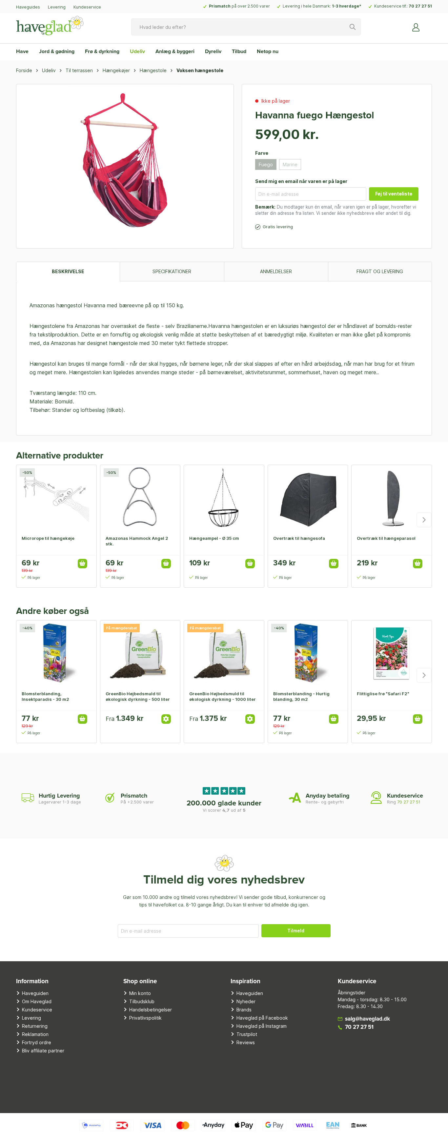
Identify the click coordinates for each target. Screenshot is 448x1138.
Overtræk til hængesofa (299, 538)
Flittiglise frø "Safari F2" (383, 693)
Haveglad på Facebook (262, 1018)
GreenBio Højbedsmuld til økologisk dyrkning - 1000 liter (222, 696)
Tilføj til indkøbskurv (82, 563)
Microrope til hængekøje (48, 538)
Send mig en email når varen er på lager (301, 181)
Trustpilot (246, 1034)
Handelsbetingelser (150, 1009)
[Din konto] (416, 27)
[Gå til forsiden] (50, 25)
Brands (244, 1009)
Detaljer (166, 719)
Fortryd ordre (36, 1042)
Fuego (266, 164)
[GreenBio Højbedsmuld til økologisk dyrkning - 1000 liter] (224, 653)
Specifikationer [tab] (172, 271)
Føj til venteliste (393, 193)
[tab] (68, 271)
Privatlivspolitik (145, 1018)
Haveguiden (35, 993)
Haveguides (28, 7)
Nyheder (245, 1001)
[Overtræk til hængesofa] (308, 497)
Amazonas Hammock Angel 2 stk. (137, 541)
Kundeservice (87, 7)
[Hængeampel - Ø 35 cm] (224, 497)
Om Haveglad (36, 1001)
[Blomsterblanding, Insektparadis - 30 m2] (56, 653)
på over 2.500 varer (239, 6)
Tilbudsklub (141, 1001)
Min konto (140, 993)
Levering (57, 7)
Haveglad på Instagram (261, 1026)
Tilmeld (295, 930)
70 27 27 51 (420, 6)
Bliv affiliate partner (43, 1050)
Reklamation (35, 1034)
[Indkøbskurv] (428, 24)
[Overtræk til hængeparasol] (391, 497)
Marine (290, 164)
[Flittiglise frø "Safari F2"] (391, 653)
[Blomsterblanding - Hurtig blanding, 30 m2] (308, 653)
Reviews (245, 1042)
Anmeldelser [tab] (276, 271)
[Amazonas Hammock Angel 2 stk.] (140, 497)
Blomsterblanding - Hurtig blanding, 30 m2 (301, 696)
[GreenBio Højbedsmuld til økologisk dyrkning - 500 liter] (140, 653)
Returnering (35, 1026)
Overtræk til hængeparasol (386, 538)
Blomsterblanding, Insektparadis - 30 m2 (45, 696)
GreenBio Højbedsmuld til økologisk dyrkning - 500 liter (138, 696)
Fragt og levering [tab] (379, 271)
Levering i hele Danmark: (322, 6)
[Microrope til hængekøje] (56, 497)
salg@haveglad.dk (367, 1019)
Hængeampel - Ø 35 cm (214, 538)
